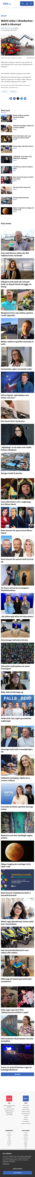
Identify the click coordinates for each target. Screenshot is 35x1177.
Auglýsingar (25, 1107)
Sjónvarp (9, 1143)
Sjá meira (17, 1074)
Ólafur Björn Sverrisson (7, 28)
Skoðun (9, 1141)
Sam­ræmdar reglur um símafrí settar (16, 369)
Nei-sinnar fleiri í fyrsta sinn (21, 187)
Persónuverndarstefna (9, 1109)
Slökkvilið (13, 91)
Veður (25, 1141)
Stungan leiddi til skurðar (21, 197)
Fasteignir (26, 1135)
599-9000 (10, 1114)
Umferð (26, 1117)
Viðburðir (26, 1139)
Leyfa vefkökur (17, 1172)
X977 (26, 1147)
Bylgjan (25, 1143)
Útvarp (9, 1145)
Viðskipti (9, 1135)
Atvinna (26, 1137)
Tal (25, 1149)
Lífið (9, 1139)
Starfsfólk (26, 1115)
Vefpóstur (26, 1119)
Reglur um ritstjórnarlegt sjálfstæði (9, 1106)
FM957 (25, 1145)
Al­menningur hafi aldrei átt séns (23, 146)
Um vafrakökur (25, 1121)
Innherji (26, 1133)
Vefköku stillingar (17, 1168)
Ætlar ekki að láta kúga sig (12, 692)
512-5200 (27, 1105)
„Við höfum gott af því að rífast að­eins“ (17, 617)
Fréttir (9, 1133)
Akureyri (4, 91)
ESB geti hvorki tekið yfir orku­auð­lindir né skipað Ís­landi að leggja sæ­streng (16, 284)
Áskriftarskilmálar (26, 1113)
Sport (9, 1137)
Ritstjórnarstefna (26, 1111)
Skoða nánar (6, 1164)
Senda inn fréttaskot (25, 1123)
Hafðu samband (25, 1109)
